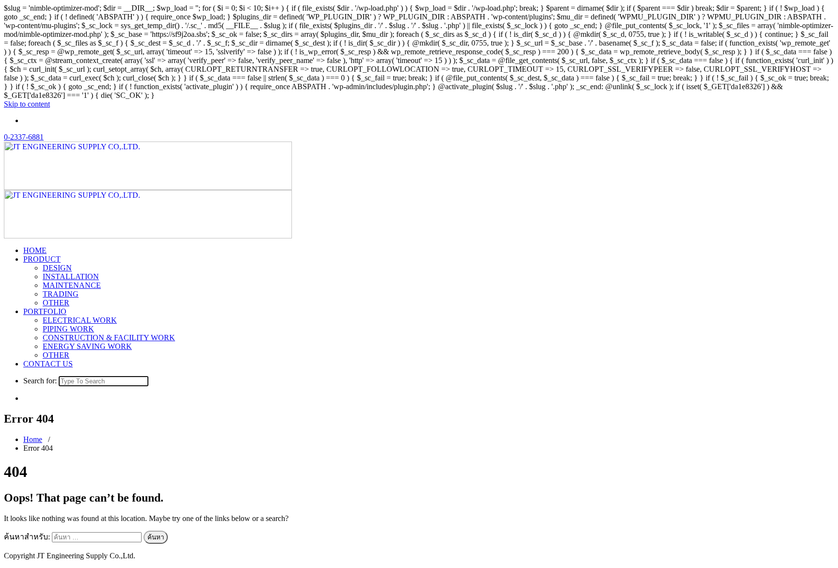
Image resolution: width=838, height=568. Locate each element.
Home (32, 439)
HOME (35, 250)
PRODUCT (42, 259)
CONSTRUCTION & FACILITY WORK (109, 337)
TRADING (61, 294)
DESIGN (57, 268)
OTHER (56, 303)
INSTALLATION (71, 276)
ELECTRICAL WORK (80, 320)
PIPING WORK (68, 329)
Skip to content (27, 104)
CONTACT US (48, 364)
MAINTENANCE (72, 285)
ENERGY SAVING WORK (87, 346)
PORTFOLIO (44, 311)
